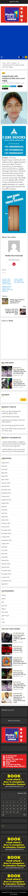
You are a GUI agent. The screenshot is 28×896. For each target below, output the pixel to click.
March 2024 (5, 560)
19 (10, 808)
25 (7, 812)
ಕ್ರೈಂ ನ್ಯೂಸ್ (4, 605)
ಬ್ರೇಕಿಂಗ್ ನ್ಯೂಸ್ (16, 367)
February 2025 (6, 523)
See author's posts (14, 260)
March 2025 (5, 520)
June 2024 (4, 550)
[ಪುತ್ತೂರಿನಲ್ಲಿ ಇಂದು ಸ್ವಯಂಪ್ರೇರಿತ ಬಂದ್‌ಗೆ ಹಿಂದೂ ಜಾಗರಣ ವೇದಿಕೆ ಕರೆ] (7, 661)
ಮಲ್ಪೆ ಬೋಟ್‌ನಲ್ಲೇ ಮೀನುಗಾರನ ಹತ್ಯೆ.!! (11, 416)
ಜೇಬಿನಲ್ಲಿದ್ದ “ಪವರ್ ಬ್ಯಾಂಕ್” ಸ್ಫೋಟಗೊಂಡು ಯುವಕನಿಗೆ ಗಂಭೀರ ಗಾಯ (19, 383)
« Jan (3, 815)
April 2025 (5, 516)
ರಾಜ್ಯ (3, 73)
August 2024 (5, 543)
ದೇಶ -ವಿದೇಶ (5, 612)
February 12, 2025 (19, 83)
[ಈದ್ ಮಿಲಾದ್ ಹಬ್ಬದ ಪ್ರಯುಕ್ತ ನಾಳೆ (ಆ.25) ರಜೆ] (7, 673)
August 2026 (5, 463)
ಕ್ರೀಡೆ (3, 602)
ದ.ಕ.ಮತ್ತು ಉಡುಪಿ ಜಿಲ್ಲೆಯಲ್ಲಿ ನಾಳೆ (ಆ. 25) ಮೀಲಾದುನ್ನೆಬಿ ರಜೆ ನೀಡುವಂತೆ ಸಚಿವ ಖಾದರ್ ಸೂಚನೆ (19, 699)
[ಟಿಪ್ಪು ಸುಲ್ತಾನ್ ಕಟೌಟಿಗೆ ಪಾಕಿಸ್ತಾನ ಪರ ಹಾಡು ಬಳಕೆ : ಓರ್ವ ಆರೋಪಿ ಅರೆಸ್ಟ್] (7, 371)
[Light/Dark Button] (19, 57)
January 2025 (5, 527)
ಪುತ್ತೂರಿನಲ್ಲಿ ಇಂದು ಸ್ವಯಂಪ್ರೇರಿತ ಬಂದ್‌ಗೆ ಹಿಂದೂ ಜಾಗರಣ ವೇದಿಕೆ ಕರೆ (19, 661)
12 (10, 805)
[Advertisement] (14, 40)
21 (17, 808)
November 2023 (6, 574)
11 (7, 805)
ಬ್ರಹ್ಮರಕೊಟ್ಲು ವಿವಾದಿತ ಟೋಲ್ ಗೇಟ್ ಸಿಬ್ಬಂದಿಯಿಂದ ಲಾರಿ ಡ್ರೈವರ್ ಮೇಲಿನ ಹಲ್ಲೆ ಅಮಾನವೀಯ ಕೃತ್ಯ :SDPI (14, 444)
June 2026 (4, 469)
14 (17, 805)
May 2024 (4, 554)
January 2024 (5, 567)
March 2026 (5, 479)
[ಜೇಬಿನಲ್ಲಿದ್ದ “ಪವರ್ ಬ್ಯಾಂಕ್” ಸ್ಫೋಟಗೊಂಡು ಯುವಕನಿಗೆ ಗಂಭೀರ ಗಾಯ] (7, 383)
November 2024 (6, 533)
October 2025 (5, 496)
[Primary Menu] (2, 57)
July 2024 (4, 547)
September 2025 (6, 500)
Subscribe (26, 57)
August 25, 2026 (19, 642)
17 (3, 808)
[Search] (23, 57)
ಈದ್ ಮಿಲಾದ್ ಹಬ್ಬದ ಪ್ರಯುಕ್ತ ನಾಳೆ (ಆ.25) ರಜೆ (13, 425)
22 (21, 808)
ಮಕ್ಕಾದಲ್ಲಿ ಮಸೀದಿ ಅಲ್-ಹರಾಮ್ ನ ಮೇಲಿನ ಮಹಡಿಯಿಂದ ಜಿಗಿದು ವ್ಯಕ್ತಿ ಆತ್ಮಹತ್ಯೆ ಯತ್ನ (7, 289)
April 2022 (5, 584)
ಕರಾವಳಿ (3, 599)
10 (3, 805)
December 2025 (6, 490)
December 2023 (6, 570)
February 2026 (6, 483)
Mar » (24, 815)
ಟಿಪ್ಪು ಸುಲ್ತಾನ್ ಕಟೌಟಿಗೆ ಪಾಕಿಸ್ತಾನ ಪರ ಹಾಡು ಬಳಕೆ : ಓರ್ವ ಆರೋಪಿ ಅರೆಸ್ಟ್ (19, 371)
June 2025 (4, 510)
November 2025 (6, 493)
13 (14, 805)
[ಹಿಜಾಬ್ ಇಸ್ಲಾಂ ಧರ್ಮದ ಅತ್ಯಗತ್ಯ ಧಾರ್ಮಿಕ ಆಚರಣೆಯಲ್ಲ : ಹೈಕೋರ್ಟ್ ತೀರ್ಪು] (7, 637)
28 (17, 812)
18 (7, 808)
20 (14, 808)
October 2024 (5, 537)
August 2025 (5, 503)
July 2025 (4, 506)
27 (14, 812)
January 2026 (5, 486)
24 (3, 812)
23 (24, 808)
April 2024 (5, 557)
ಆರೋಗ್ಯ (4, 595)
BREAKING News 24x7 (8, 710)
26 (10, 812)
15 (21, 805)
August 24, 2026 (19, 375)
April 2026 (5, 476)
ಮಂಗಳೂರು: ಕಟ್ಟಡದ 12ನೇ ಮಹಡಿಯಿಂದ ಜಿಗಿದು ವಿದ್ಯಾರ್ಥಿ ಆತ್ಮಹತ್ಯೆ (19, 280)
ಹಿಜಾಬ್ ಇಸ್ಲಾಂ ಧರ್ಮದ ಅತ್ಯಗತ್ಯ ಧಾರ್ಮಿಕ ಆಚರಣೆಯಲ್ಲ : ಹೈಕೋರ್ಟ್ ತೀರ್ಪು (19, 637)
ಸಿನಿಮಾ (3, 622)
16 (24, 805)
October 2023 (5, 577)
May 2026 (4, 473)
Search (5, 394)
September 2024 (6, 540)
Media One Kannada (8, 83)
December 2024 (6, 530)
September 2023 (6, 581)
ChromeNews (23, 892)
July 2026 (4, 466)
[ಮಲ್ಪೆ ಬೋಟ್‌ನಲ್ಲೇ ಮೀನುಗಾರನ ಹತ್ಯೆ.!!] (7, 649)
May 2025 (4, 513)
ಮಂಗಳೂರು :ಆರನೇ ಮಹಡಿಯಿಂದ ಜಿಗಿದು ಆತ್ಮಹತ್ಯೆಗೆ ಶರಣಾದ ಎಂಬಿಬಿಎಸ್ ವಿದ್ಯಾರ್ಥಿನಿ (7, 281)
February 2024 (6, 564)
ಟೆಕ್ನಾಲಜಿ (4, 609)
